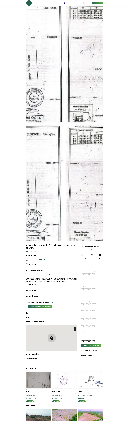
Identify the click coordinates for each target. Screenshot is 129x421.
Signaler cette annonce (91, 350)
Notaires (45, 3)
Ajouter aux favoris (33, 8)
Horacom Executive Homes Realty (42, 302)
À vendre (36, 3)
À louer (40, 3)
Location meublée (51, 3)
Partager (40, 8)
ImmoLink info (60, 3)
